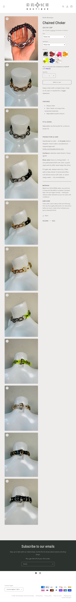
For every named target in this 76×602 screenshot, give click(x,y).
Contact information (66, 597)
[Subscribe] (53, 564)
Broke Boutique (20, 595)
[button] (4, 7)
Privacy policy (48, 595)
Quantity (45, 72)
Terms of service (58, 595)
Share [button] (46, 215)
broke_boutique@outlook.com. (53, 149)
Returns (45, 220)
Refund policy (39, 595)
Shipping (52, 30)
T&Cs (53, 220)
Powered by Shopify (29, 595)
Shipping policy (67, 595)
